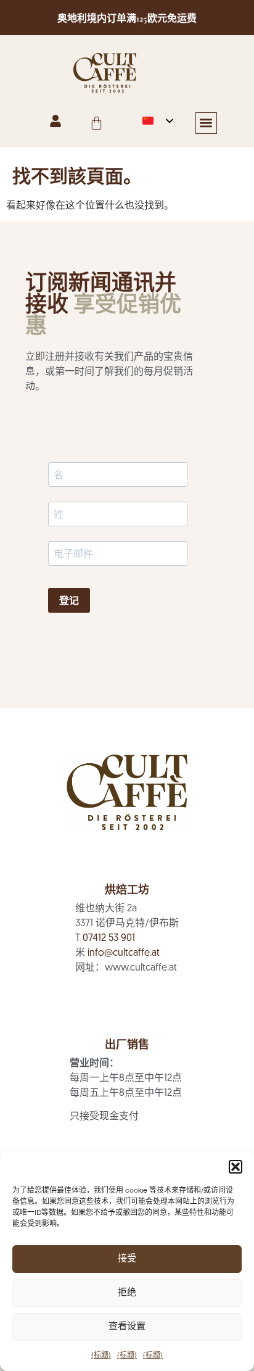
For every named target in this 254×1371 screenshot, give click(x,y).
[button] (235, 1167)
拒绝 (127, 1293)
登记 (69, 600)
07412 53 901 (109, 938)
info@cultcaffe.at (124, 953)
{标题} (101, 1355)
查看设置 (127, 1327)
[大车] (96, 123)
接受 (127, 1259)
